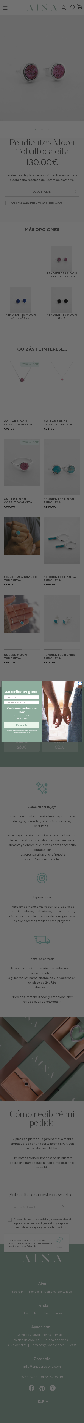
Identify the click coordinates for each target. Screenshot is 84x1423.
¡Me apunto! (22, 725)
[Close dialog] (80, 683)
